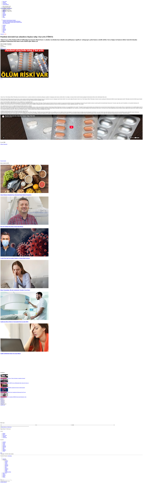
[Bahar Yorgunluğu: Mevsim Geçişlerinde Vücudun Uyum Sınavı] (24, 287)
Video (4, 473)
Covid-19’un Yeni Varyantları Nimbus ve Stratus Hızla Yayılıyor (15, 258)
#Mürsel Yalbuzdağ (3, 144)
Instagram (11, 20)
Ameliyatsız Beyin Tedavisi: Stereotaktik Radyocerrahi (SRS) (14, 321)
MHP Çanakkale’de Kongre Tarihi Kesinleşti (16, 387)
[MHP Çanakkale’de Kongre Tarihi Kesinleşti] (4, 386)
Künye (4, 23)
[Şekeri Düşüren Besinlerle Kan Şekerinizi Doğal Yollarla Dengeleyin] (24, 192)
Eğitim (12, 22)
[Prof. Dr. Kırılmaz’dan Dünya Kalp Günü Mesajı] (24, 224)
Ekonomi (4, 14)
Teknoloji (9, 22)
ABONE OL (2, 404)
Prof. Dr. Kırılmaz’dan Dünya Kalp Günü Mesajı (11, 226)
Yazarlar (4, 474)
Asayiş (4, 13)
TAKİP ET (2, 400)
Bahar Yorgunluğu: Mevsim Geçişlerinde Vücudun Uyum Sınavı (15, 290)
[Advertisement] (33, 88)
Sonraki (4, 160)
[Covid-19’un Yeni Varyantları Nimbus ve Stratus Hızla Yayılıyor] (24, 256)
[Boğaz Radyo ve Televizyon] (5, 8)
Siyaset (4, 11)
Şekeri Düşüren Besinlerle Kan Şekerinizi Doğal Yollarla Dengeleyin (15, 194)
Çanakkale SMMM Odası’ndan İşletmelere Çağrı (16, 396)
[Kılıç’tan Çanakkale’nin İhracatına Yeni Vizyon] (4, 391)
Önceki (1, 160)
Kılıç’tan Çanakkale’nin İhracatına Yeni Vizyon (16, 392)
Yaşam (4, 12)
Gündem (4, 10)
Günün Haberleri (6, 4)
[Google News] (3, 48)
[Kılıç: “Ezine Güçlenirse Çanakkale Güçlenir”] (4, 377)
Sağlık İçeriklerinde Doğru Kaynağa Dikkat (10, 353)
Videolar (4, 2)
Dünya (4, 17)
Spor (3, 16)
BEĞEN (2, 398)
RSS (9, 23)
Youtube (14, 20)
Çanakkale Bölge (19, 22)
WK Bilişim (9, 455)
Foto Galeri (5, 1)
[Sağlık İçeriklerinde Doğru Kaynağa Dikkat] (24, 351)
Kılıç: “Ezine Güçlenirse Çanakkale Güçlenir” (16, 378)
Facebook (4, 20)
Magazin (4, 15)
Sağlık (14, 22)
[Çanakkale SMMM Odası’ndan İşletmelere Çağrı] (4, 395)
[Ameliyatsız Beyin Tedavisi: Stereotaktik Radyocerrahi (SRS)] (24, 319)
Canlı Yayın (5, 3)
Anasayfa (2, 34)
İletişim (6, 23)
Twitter (7, 20)
